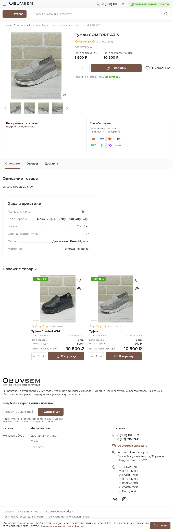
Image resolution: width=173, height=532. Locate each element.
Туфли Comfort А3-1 (45, 331)
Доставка (51, 163)
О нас (35, 441)
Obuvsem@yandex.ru (132, 445)
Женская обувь (13, 435)
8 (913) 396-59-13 (128, 439)
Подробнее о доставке (20, 126)
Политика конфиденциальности (23, 516)
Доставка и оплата (44, 435)
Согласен (160, 525)
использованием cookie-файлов (63, 526)
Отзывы (32, 163)
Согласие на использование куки (69, 516)
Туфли (93, 331)
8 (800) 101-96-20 (129, 435)
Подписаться (50, 411)
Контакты (37, 447)
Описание (12, 163)
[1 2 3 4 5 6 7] (57, 298)
